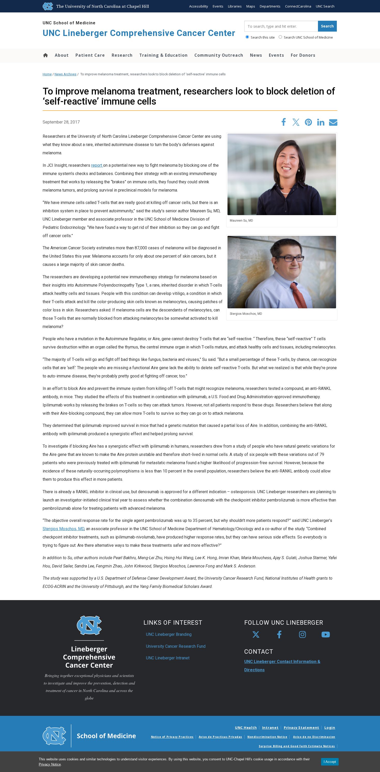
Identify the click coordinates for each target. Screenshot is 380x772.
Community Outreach (218, 55)
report (97, 165)
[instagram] (302, 635)
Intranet (270, 727)
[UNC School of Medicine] (89, 735)
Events (218, 6)
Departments (270, 6)
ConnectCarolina (298, 6)
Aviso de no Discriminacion (314, 737)
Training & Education (163, 55)
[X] (255, 635)
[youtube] (325, 635)
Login (329, 727)
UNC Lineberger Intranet (167, 658)
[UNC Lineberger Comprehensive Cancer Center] (89, 641)
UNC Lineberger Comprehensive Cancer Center (139, 33)
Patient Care (90, 55)
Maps (250, 6)
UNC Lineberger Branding (169, 634)
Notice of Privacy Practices (172, 737)
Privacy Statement (301, 727)
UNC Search (325, 6)
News (256, 55)
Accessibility (198, 6)
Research (122, 55)
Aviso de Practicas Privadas (220, 737)
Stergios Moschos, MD (63, 528)
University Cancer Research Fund (176, 646)
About (62, 55)
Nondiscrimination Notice (267, 737)
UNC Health (246, 727)
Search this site (262, 37)
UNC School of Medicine (69, 22)
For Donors (303, 55)
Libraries (235, 6)
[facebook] (279, 635)
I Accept (330, 762)
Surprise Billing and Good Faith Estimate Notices (297, 746)
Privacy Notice (50, 764)
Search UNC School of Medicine (308, 37)
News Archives (66, 74)
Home (45, 55)
